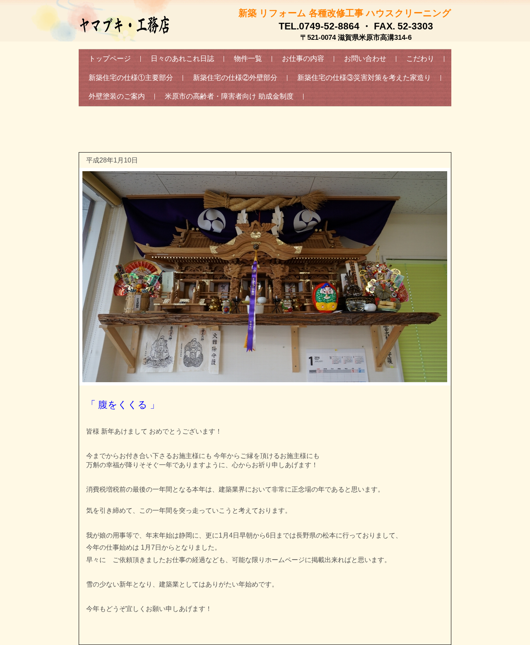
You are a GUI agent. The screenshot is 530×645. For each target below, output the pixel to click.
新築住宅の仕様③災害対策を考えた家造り (364, 78)
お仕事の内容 (303, 59)
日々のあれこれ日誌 (182, 59)
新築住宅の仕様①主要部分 (131, 78)
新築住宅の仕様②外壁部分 (235, 78)
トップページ (110, 59)
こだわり (420, 59)
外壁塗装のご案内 (117, 96)
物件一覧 (248, 59)
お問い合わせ (365, 59)
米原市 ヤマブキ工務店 (124, 43)
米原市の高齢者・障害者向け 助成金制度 (229, 96)
